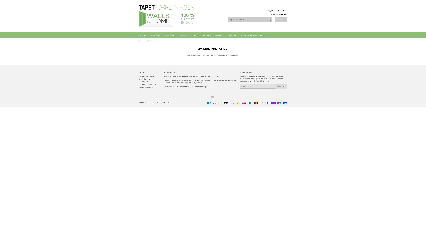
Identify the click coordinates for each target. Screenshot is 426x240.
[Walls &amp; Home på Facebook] (212, 97)
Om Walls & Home (145, 79)
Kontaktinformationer (147, 76)
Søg (140, 90)
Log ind (272, 14)
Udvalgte (207, 35)
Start (140, 41)
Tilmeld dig (281, 86)
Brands (219, 35)
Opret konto (283, 14)
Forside (142, 35)
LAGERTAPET (170, 35)
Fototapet (232, 35)
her (214, 55)
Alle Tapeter (155, 35)
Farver (194, 35)
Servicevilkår (143, 82)
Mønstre (183, 35)
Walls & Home (149, 103)
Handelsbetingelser (146, 87)
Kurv (282, 20)
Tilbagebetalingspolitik (147, 84)
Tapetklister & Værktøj (251, 35)
